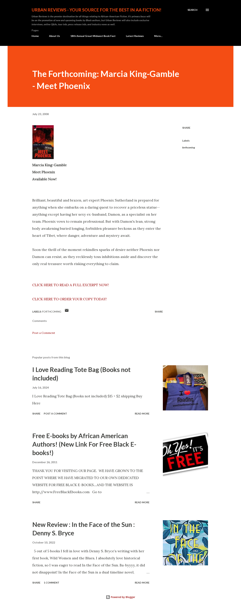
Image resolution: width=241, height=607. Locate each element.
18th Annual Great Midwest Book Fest (93, 35)
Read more (142, 413)
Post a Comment (43, 333)
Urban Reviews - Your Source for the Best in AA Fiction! (96, 9)
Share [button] (186, 127)
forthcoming (188, 147)
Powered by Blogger (122, 597)
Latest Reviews (135, 35)
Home (35, 35)
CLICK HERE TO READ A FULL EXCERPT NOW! (70, 285)
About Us (54, 35)
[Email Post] (67, 311)
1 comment (51, 582)
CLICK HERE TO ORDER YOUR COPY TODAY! (69, 299)
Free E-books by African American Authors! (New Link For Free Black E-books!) (84, 444)
